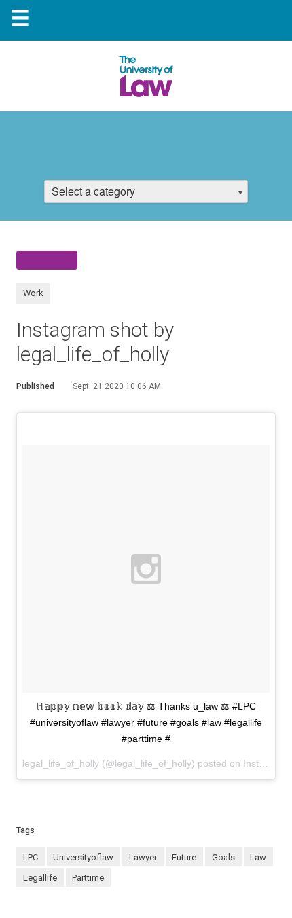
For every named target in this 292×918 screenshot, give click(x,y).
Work (33, 293)
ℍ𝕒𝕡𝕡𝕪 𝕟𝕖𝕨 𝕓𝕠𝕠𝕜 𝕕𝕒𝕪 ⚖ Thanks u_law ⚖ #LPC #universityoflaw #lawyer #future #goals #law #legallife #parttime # (146, 722)
